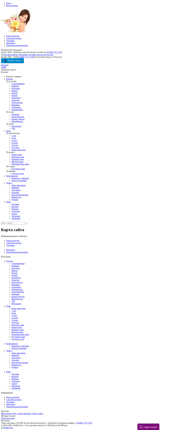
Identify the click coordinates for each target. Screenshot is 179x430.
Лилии (15, 95)
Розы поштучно (19, 150)
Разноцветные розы (20, 164)
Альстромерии (18, 84)
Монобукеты (17, 121)
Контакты (10, 43)
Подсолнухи (17, 102)
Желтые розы (17, 162)
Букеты (9, 79)
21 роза (15, 143)
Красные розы (18, 157)
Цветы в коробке (19, 180)
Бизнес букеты (18, 119)
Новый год (16, 197)
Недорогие (16, 126)
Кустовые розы (18, 169)
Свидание (16, 190)
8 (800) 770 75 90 (54, 52)
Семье (14, 214)
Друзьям (15, 204)
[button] (148, 427)
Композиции (12, 176)
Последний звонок (20, 195)
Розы (8, 131)
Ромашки (16, 105)
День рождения (18, 185)
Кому (8, 202)
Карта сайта (37, 413)
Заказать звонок (14, 60)
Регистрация (12, 5)
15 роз (14, 140)
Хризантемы (17, 110)
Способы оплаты (13, 38)
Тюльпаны (16, 107)
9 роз (14, 138)
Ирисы (15, 91)
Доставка (10, 41)
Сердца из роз (18, 173)
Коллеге (15, 206)
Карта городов (12, 36)
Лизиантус (16, 98)
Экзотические (18, 117)
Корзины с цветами (20, 178)
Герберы (15, 86)
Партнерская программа (17, 45)
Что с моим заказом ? (22, 413)
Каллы (14, 93)
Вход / (9, 3)
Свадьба (15, 192)
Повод (9, 183)
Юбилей (15, 188)
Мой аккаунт (7, 413)
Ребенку (15, 209)
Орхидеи (16, 100)
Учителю (16, 211)
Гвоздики (16, 88)
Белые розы (17, 154)
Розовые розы (18, 159)
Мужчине (16, 216)
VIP (13, 128)
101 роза (15, 147)
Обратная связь (8, 418)
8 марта (15, 199)
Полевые (16, 114)
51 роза (15, 145)
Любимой (16, 218)
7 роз (14, 136)
